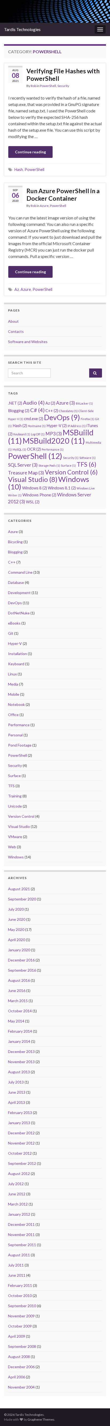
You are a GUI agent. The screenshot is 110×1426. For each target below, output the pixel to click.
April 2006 (16, 1377)
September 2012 (22, 1163)
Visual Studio (32, 479)
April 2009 (16, 1336)
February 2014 (20, 1031)
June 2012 (16, 1194)
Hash (18, 169)
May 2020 (16, 929)
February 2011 (20, 1285)
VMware (15, 836)
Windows (16, 857)
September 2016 (22, 970)
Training (15, 796)
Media (13, 684)
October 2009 (20, 1326)
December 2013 (21, 1051)
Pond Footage (20, 745)
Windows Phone (39, 494)
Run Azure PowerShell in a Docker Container (63, 194)
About (13, 321)
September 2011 (22, 1244)
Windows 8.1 (62, 487)
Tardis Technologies (22, 29)
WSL (33, 501)
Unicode (15, 806)
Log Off (38, 434)
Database (16, 582)
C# (37, 410)
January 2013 (19, 1122)
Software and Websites (28, 341)
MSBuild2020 (54, 440)
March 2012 (18, 1204)
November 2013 (21, 1061)
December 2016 (21, 960)
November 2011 (21, 1234)
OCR (34, 449)
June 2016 (16, 990)
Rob (33, 86)
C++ (51, 410)
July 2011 (16, 1265)
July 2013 (16, 1082)
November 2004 (21, 1387)
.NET (15, 403)
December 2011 (21, 1224)
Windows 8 (34, 487)
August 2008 (19, 1356)
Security (63, 86)
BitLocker (84, 403)
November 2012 (21, 1143)
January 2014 (19, 1041)
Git (10, 633)
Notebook (16, 704)
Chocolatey (68, 411)
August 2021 (19, 889)
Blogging (18, 410)
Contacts (16, 331)
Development (19, 592)
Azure (44, 206)
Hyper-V (56, 425)
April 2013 (16, 1102)
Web (12, 847)
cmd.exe (33, 418)
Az (16, 289)
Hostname (37, 426)
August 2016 (19, 980)
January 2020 (19, 950)
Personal (15, 735)
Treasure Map (26, 473)
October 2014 (20, 1011)
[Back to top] (98, 1414)
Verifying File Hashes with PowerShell (63, 74)
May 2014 (16, 1021)
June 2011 (16, 1275)
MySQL (19, 449)
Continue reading (30, 152)
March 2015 (18, 1000)
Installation (17, 653)
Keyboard (21, 434)
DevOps (62, 417)
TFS (86, 464)
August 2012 (19, 1173)
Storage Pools (49, 465)
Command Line (20, 572)
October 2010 (20, 1295)
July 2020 (16, 909)
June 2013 (16, 1092)
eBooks (14, 623)
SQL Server (23, 465)
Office (13, 714)
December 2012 (21, 1133)
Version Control (71, 472)
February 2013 (20, 1112)
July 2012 (16, 1183)
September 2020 (22, 899)
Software (87, 457)
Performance (53, 449)
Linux (12, 674)
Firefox (87, 419)
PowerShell (48, 86)
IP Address (77, 426)
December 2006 (21, 1366)
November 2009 (21, 1316)
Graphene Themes (41, 1419)
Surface (68, 465)
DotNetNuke (19, 613)
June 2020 (16, 919)
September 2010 (22, 1305)
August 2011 (19, 1255)
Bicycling (15, 541)
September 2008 (22, 1346)
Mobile (13, 694)
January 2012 (19, 1214)
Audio (34, 402)
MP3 (53, 433)
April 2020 (16, 939)
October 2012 (20, 1153)
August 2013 (19, 1072)
